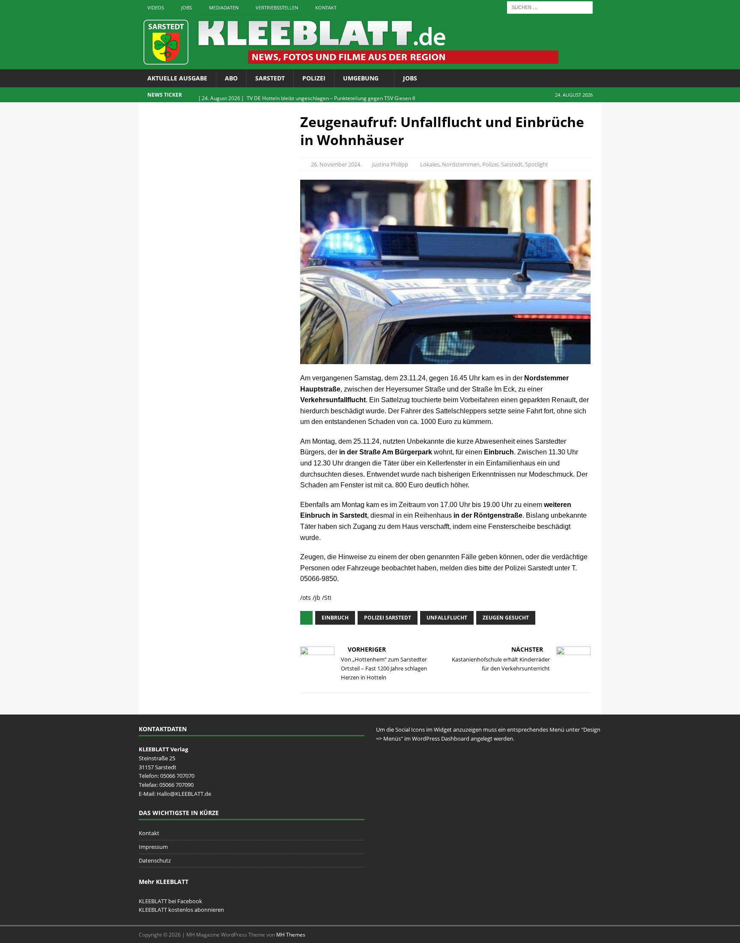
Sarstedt (270, 78)
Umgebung (361, 78)
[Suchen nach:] (550, 7)
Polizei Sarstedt (387, 617)
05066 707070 (177, 776)
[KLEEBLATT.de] (348, 64)
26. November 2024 (335, 164)
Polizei (313, 78)
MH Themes (290, 934)
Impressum (153, 847)
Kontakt (326, 7)
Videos (155, 7)
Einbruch (335, 617)
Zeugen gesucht (506, 617)
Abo (231, 78)
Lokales (429, 164)
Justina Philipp (390, 164)
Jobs (186, 7)
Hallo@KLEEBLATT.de (184, 794)
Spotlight (536, 164)
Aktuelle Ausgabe (177, 78)
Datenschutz (155, 860)
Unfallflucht (447, 617)
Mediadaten (224, 7)
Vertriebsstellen (277, 7)
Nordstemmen (461, 164)
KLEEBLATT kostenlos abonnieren (181, 909)
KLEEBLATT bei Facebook (170, 901)
